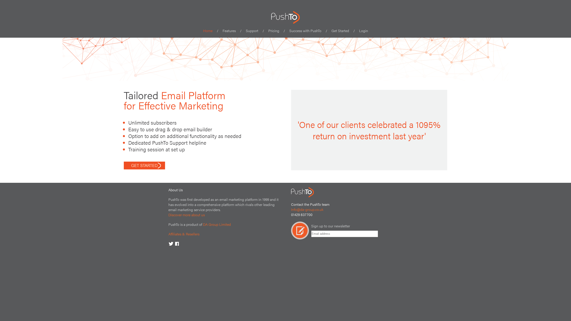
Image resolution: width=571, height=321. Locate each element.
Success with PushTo (305, 30)
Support (252, 30)
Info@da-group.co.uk (307, 209)
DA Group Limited (217, 224)
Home (208, 30)
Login (363, 30)
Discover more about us (186, 214)
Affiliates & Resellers (183, 234)
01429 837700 (301, 214)
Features (229, 30)
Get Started (340, 30)
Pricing (273, 30)
